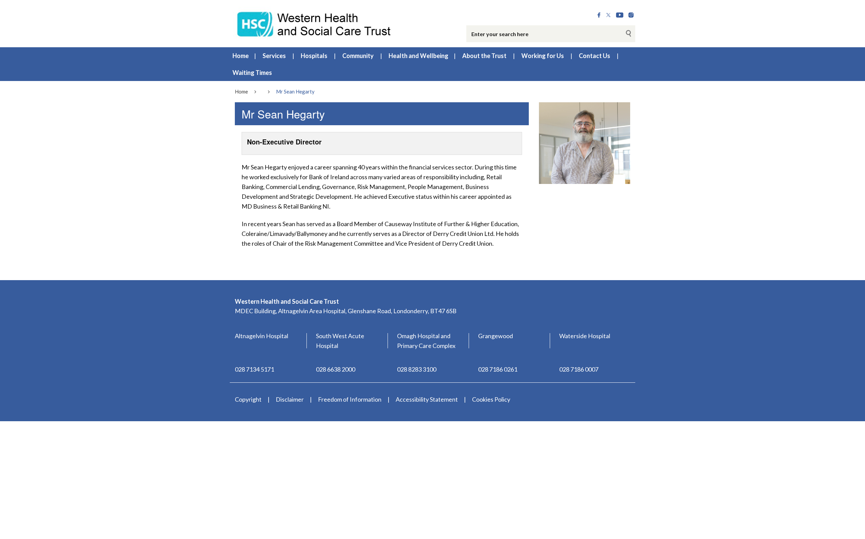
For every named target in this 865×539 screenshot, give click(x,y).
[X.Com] (608, 15)
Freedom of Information (349, 399)
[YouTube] (620, 15)
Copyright (248, 399)
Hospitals (314, 55)
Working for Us (542, 55)
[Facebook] (599, 15)
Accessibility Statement (427, 399)
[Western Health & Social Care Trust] (314, 23)
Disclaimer (290, 399)
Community (358, 55)
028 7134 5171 (254, 369)
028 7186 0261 (497, 369)
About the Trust (484, 55)
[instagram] (631, 15)
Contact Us (594, 55)
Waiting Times (252, 72)
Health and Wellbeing (418, 55)
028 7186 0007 (578, 369)
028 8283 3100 (416, 369)
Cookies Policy (491, 399)
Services (274, 55)
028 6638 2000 (335, 369)
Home (240, 55)
